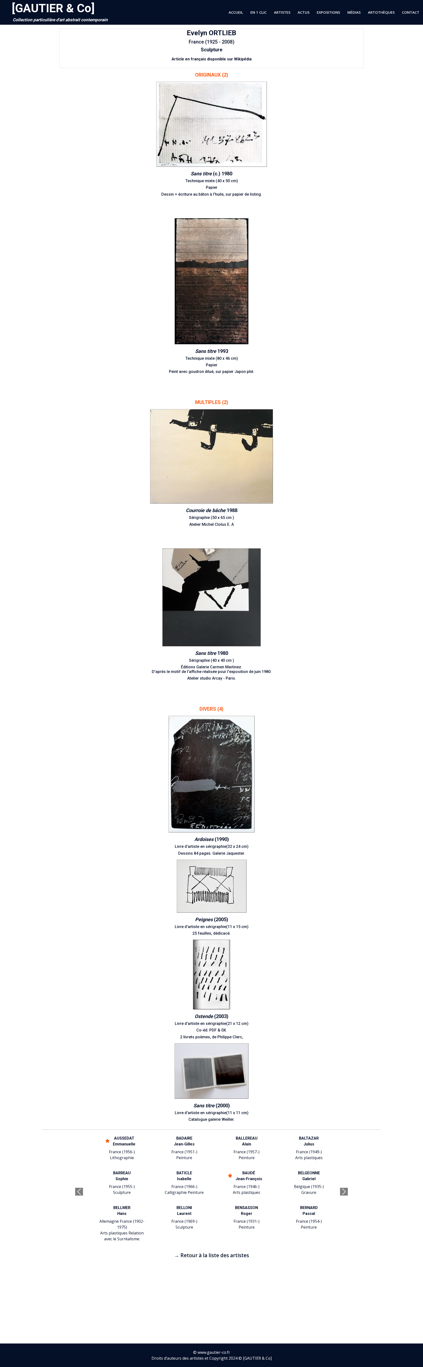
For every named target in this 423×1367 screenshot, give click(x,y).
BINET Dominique (309, 1141)
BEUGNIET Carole (184, 1141)
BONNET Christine (308, 1176)
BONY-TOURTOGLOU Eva (122, 1210)
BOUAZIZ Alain (184, 1210)
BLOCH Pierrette (184, 1176)
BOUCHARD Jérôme (246, 1210)
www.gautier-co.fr (214, 1352)
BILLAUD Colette (247, 1141)
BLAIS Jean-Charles (121, 1176)
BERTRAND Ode (122, 1141)
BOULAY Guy (309, 1210)
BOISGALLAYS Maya (246, 1176)
